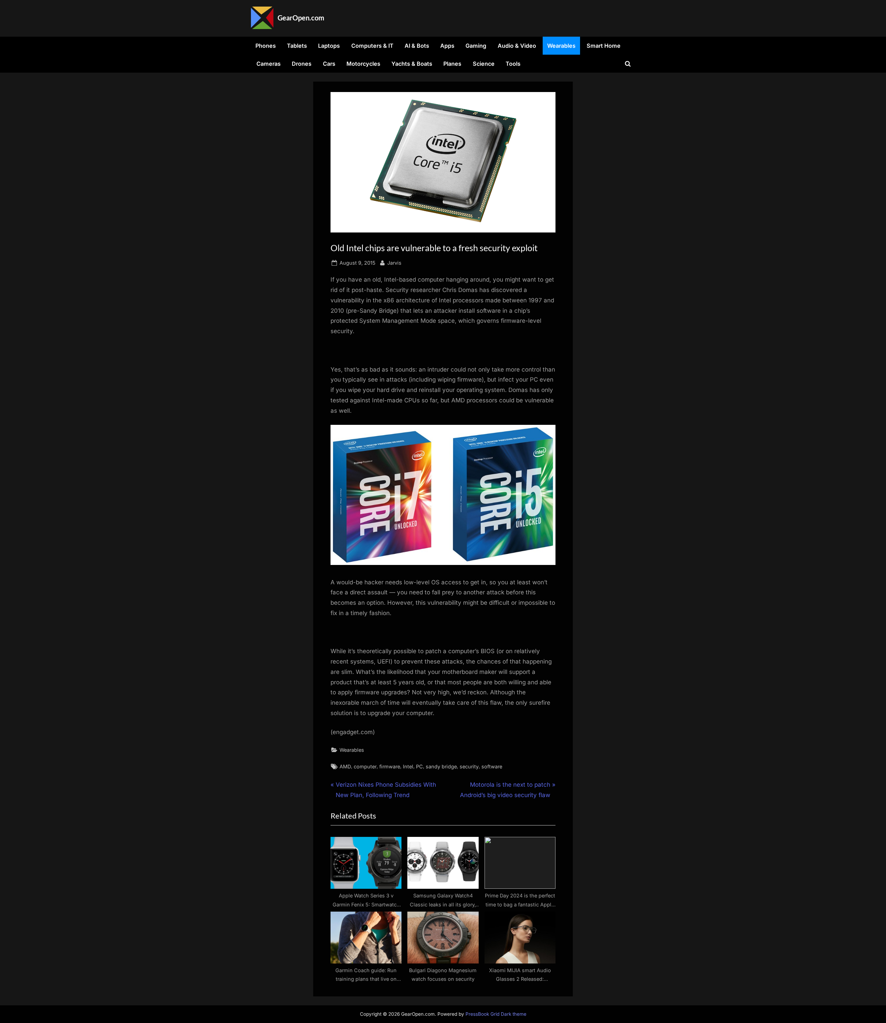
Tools (513, 63)
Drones (301, 63)
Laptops (329, 45)
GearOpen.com (301, 17)
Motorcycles (363, 63)
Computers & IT (372, 45)
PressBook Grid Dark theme (495, 1014)
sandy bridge (441, 766)
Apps (447, 45)
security (469, 766)
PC (419, 766)
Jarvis (394, 262)
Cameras (268, 63)
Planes (452, 63)
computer (365, 766)
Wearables (561, 45)
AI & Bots (417, 45)
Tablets (297, 45)
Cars (329, 63)
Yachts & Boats (411, 63)
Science (484, 63)
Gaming (475, 45)
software (491, 766)
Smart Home (604, 45)
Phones (265, 45)
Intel (408, 766)
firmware (389, 766)
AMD (345, 766)
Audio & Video (517, 45)
